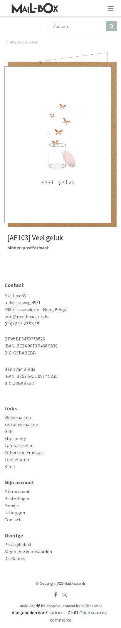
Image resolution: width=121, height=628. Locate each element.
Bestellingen (17, 498)
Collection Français (23, 452)
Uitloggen (14, 512)
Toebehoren (16, 459)
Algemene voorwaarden (28, 551)
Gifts (9, 431)
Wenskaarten (17, 417)
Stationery (15, 438)
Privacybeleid (17, 544)
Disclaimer (15, 558)
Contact (12, 520)
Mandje (11, 505)
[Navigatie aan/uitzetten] (111, 8)
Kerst (10, 466)
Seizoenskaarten (21, 424)
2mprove (53, 605)
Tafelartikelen (18, 445)
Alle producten (24, 42)
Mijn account (17, 491)
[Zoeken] (111, 26)
